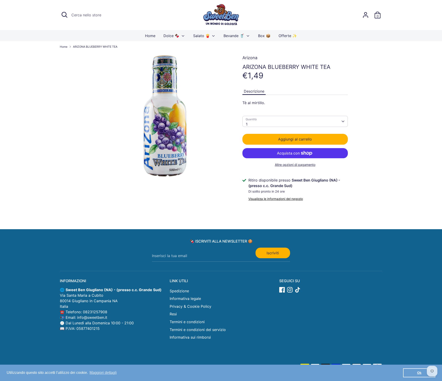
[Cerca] (64, 14)
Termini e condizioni (187, 321)
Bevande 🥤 (234, 35)
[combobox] (295, 121)
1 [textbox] (246, 124)
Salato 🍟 (202, 35)
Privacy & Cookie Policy (190, 306)
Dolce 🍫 (171, 35)
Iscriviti (273, 253)
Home (150, 35)
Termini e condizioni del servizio (198, 329)
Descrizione (254, 91)
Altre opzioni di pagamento (295, 165)
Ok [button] (419, 373)
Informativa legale (185, 298)
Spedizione (179, 291)
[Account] (365, 15)
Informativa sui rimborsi (190, 337)
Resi (173, 314)
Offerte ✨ (288, 35)
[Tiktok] (297, 290)
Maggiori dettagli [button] (103, 373)
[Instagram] (290, 290)
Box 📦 (264, 35)
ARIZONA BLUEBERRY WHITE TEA (95, 46)
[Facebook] (282, 290)
